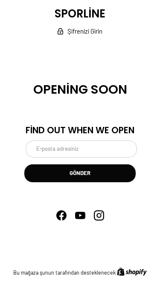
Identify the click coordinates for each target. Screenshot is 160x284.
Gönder (80, 172)
